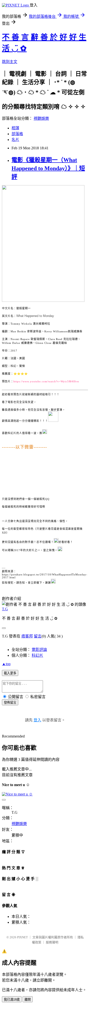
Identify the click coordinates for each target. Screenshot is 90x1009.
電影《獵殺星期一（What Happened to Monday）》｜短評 (48, 168)
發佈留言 (10, 702)
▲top (6, 664)
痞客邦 (27, 636)
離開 (27, 999)
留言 (38, 636)
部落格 (17, 134)
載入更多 (10, 673)
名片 (15, 140)
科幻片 (37, 655)
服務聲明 (52, 942)
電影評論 (39, 650)
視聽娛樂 (41, 118)
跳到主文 (9, 62)
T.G (5, 609)
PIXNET (22, 937)
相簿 (15, 128)
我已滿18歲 (12, 999)
